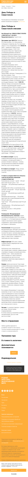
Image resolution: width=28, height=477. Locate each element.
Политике (15, 466)
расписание (21, 21)
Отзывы (3, 408)
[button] (14, 353)
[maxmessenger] (12, 391)
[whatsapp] (10, 391)
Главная (3, 6)
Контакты (4, 405)
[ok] (5, 391)
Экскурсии (8, 6)
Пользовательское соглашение (10, 416)
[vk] (2, 391)
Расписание (4, 397)
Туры (2, 402)
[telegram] (7, 391)
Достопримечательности (6, 432)
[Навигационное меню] (25, 1)
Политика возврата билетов (9, 426)
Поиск (3, 410)
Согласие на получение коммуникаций (11, 424)
